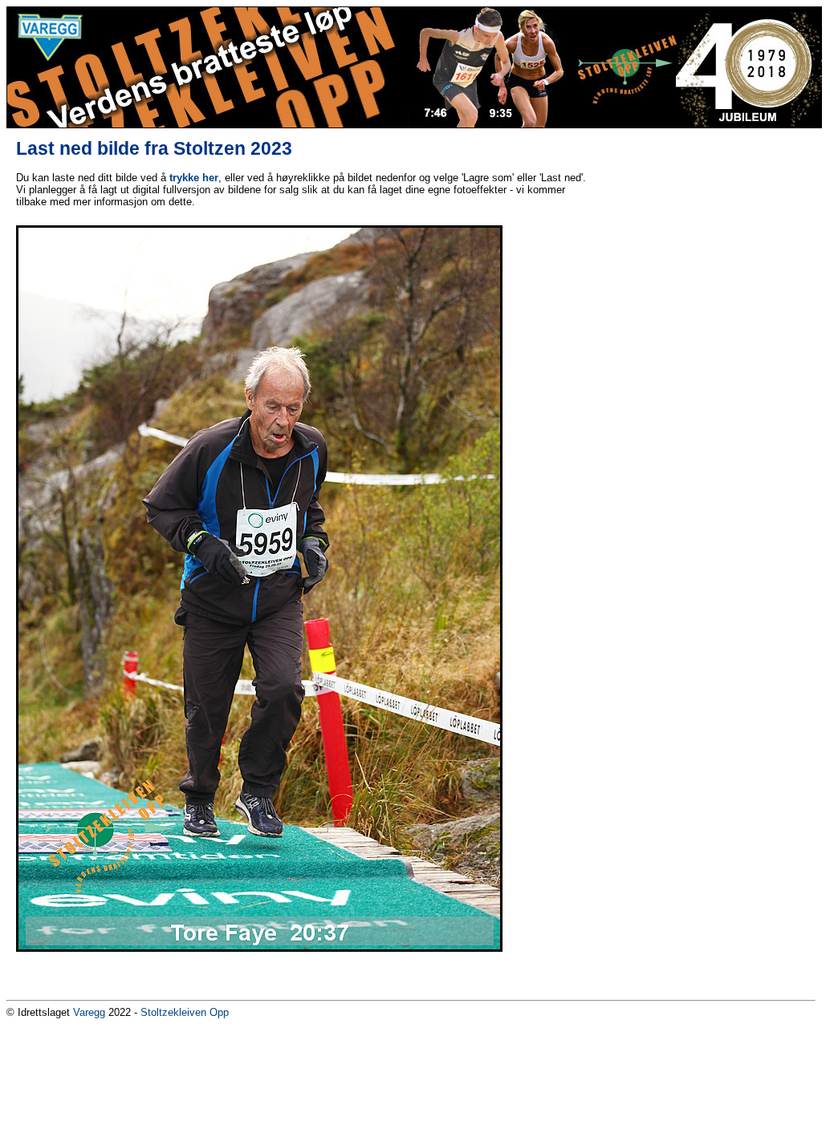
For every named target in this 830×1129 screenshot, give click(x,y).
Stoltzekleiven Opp (184, 1012)
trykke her (193, 178)
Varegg (89, 1012)
